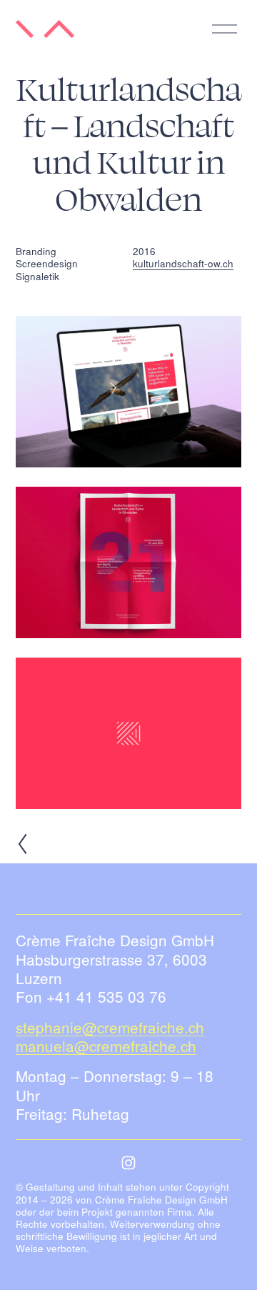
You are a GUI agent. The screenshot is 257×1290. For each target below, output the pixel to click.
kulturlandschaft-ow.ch (183, 263)
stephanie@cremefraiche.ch (110, 1027)
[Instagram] (128, 1163)
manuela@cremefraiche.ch (106, 1045)
